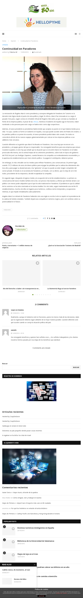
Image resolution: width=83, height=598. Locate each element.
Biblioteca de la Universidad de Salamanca (35, 541)
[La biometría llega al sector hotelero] (62, 273)
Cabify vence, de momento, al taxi (16, 570)
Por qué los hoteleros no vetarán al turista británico (29, 508)
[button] (5, 277)
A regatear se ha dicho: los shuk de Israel (16, 435)
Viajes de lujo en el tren (27, 554)
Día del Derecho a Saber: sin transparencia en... (21, 289)
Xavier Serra (6, 492)
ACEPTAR (41, 596)
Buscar (5, 364)
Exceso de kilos (20, 579)
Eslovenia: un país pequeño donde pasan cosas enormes (22, 431)
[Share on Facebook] (47, 218)
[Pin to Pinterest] (52, 218)
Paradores (7, 210)
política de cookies (61, 593)
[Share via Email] (54, 218)
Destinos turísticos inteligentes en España (35, 528)
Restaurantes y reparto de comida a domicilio (37, 576)
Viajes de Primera (17, 310)
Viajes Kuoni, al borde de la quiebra (25, 492)
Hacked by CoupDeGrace (11, 416)
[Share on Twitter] (49, 218)
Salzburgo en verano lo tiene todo (14, 426)
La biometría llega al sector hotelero (61, 289)
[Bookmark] (80, 34)
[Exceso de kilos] (7, 581)
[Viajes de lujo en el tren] (8, 557)
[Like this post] (45, 218)
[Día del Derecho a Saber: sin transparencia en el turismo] (21, 273)
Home (4, 41)
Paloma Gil (13, 52)
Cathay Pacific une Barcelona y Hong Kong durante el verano (38, 514)
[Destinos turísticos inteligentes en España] (8, 531)
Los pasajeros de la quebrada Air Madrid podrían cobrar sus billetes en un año (35, 567)
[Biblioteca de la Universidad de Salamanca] (8, 544)
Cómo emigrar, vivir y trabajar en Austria (27, 498)
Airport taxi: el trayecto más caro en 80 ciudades (34, 503)
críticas (35, 122)
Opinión (13, 41)
